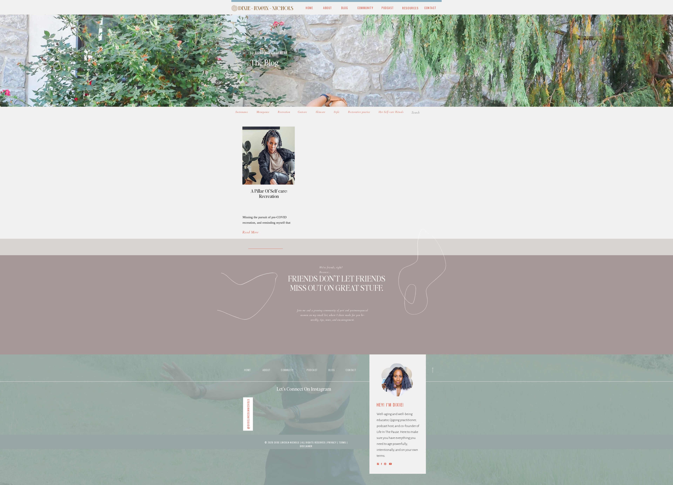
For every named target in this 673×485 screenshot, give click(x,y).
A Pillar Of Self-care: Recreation (269, 193)
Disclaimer (306, 446)
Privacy (332, 442)
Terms (342, 442)
